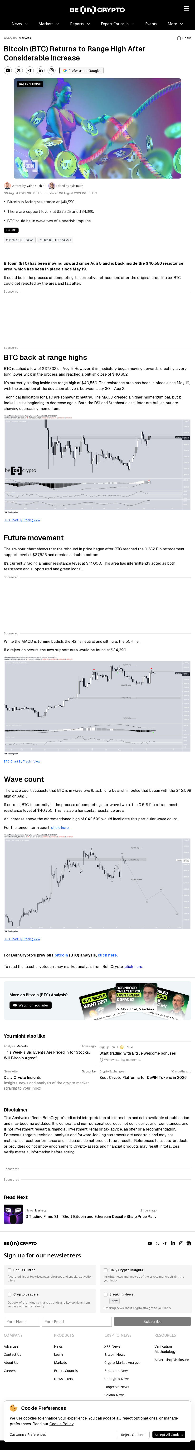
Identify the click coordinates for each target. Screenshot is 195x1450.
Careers (10, 1370)
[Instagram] (52, 70)
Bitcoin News (114, 1354)
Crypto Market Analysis (122, 1362)
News (58, 1346)
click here (133, 966)
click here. (60, 827)
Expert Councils (66, 1370)
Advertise (11, 1346)
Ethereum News (116, 1370)
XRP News (112, 1346)
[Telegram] (30, 70)
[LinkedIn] (41, 70)
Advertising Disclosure (172, 1359)
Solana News (114, 1395)
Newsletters (63, 1378)
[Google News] (188, 1243)
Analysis (10, 38)
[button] (50, 1275)
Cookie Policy (61, 1423)
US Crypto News (117, 1378)
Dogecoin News (116, 1387)
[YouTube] (8, 70)
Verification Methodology (165, 1349)
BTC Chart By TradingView (22, 520)
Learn (58, 1354)
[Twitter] (19, 70)
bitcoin (61, 955)
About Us (11, 1362)
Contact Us (12, 1354)
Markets (25, 38)
